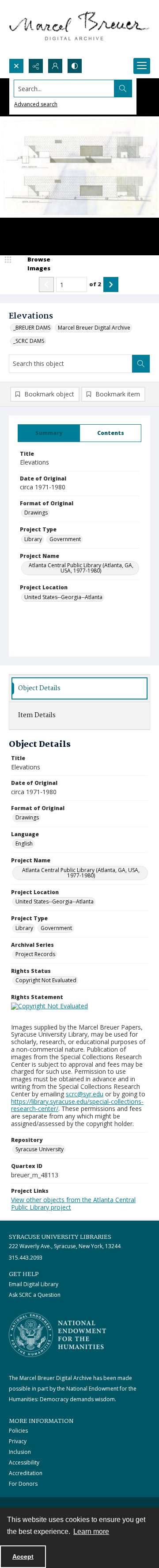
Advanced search (35, 104)
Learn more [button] (91, 1531)
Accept (23, 1556)
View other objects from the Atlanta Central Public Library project (73, 1203)
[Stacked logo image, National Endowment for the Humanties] (57, 1335)
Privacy (17, 1441)
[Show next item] (110, 284)
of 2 (95, 284)
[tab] (49, 433)
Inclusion (20, 1452)
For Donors (23, 1483)
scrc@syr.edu (84, 1094)
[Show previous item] (46, 284)
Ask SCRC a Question (35, 1295)
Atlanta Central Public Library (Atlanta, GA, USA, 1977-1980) (81, 567)
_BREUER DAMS (31, 327)
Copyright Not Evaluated (45, 980)
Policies (18, 1430)
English (24, 843)
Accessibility (24, 1462)
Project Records (35, 954)
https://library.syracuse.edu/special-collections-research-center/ (77, 1105)
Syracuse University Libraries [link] (60, 1237)
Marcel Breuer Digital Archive (94, 327)
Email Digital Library (33, 1284)
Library (33, 539)
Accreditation (25, 1473)
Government (65, 539)
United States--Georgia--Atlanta (63, 597)
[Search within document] (141, 364)
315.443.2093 (25, 1257)
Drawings (36, 512)
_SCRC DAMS (28, 341)
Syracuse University (39, 1149)
